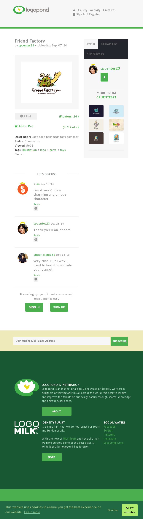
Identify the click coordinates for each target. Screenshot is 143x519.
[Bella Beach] (96, 138)
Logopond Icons (113, 442)
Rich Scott (70, 438)
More (51, 457)
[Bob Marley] (116, 125)
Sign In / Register (87, 14)
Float (27, 116)
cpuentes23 (27, 45)
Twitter (108, 430)
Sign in (34, 307)
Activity (95, 10)
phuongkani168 (52, 254)
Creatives (109, 10)
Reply (37, 204)
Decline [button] (113, 510)
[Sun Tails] (116, 138)
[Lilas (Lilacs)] (96, 125)
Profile (91, 44)
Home (42, 10)
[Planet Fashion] (96, 111)
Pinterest (109, 434)
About (56, 411)
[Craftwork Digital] (116, 111)
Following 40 (109, 44)
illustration (29, 150)
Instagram (110, 438)
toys (63, 150)
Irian (44, 184)
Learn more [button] (32, 512)
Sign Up (59, 307)
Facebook (109, 426)
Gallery (83, 10)
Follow (104, 77)
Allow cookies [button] (129, 510)
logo (43, 150)
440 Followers (95, 54)
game (54, 150)
